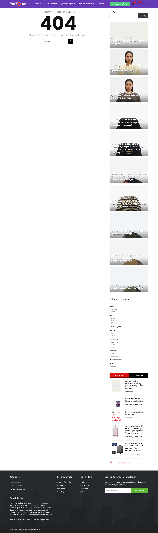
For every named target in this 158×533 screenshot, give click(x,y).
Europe (112, 330)
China (113, 318)
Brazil (113, 345)
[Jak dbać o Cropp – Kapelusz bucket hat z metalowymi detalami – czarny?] (129, 105)
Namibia (114, 309)
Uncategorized (116, 360)
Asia (111, 315)
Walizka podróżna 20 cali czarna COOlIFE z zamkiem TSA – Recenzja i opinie (134, 447)
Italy (112, 333)
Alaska (113, 367)
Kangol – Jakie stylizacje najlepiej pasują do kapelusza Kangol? (134, 384)
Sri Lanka (114, 323)
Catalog (60, 492)
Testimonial (84, 482)
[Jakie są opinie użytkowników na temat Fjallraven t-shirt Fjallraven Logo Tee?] (129, 51)
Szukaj (112, 11)
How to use (84, 485)
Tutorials (101, 3)
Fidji (112, 354)
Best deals (61, 488)
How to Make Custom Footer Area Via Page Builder (29, 520)
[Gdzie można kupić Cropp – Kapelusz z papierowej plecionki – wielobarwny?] (129, 186)
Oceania (113, 351)
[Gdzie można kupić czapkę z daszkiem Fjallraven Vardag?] (129, 268)
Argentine (114, 342)
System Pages (66, 3)
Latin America (115, 339)
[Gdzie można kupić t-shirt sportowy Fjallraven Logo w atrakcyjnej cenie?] (129, 78)
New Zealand (115, 356)
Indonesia (114, 320)
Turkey (113, 336)
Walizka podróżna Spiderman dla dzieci (134, 399)
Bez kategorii (115, 326)
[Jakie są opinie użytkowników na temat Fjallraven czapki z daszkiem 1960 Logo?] (129, 159)
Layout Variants (85, 3)
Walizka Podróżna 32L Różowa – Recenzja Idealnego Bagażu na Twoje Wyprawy (134, 429)
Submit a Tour (121, 4)
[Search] (70, 41)
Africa (112, 306)
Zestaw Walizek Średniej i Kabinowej (135, 413)
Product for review (64, 482)
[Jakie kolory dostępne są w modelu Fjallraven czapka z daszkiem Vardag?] (129, 241)
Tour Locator (51, 3)
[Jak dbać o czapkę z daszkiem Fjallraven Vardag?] (129, 213)
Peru (112, 347)
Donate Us (84, 488)
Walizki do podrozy (131, 404)
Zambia (114, 311)
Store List (38, 3)
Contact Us (61, 485)
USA (111, 363)
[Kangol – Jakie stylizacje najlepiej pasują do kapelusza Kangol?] (129, 23)
